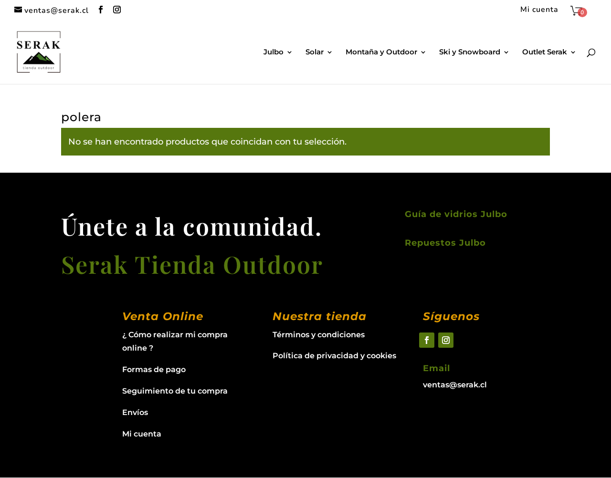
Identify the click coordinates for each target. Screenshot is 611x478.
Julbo (273, 52)
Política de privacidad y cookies (334, 355)
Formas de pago (154, 369)
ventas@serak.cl (455, 384)
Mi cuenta (539, 10)
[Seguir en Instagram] (445, 340)
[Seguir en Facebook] (426, 340)
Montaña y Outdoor (381, 52)
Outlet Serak (544, 52)
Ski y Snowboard (469, 52)
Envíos (135, 412)
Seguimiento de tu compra (175, 390)
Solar (315, 52)
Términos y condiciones (319, 334)
